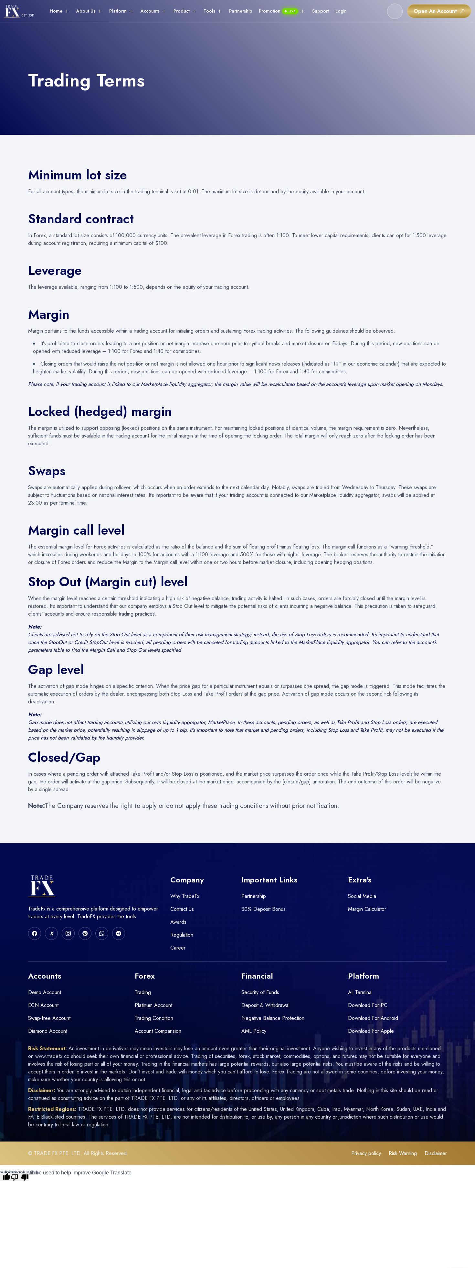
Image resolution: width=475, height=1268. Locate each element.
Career (177, 948)
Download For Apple (371, 1031)
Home (56, 11)
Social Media (362, 896)
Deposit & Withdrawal (265, 1005)
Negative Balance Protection (272, 1018)
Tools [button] (209, 11)
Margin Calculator (367, 909)
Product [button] (182, 11)
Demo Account (44, 992)
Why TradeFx (184, 896)
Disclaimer (436, 1153)
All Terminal (360, 992)
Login (341, 11)
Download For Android (373, 1018)
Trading (143, 992)
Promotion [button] (277, 11)
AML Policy (253, 1031)
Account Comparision (158, 1031)
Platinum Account (153, 1005)
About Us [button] (85, 11)
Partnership (240, 11)
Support (320, 11)
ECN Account (43, 1005)
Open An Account (435, 11)
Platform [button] (118, 11)
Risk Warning (403, 1153)
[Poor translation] (20, 1177)
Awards (178, 922)
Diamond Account (47, 1031)
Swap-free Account (49, 1018)
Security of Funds (260, 992)
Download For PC (367, 1005)
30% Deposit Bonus (263, 909)
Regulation (181, 935)
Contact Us (182, 909)
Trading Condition (154, 1018)
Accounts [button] (150, 11)
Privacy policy (366, 1153)
